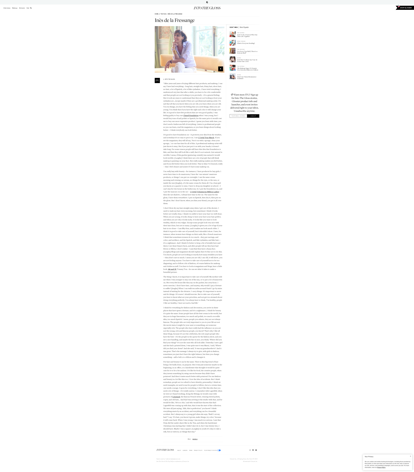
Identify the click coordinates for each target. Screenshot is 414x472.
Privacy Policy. (381, 467)
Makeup (14, 8)
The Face (163, 14)
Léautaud (176, 396)
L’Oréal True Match (206, 137)
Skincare (22, 8)
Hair (28, 8)
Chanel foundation (190, 115)
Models (195, 439)
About (179, 450)
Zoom (220, 68)
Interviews (6, 8)
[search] (31, 8)
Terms (190, 450)
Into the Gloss (207, 8)
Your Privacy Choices (210, 450)
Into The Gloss (170, 79)
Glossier (207, 2)
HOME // (157, 14)
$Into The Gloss (165, 450)
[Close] (410, 456)
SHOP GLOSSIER (406, 8)
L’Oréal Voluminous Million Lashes (204, 191)
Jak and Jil (172, 269)
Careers (185, 450)
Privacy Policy (198, 450)
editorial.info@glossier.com (173, 459)
